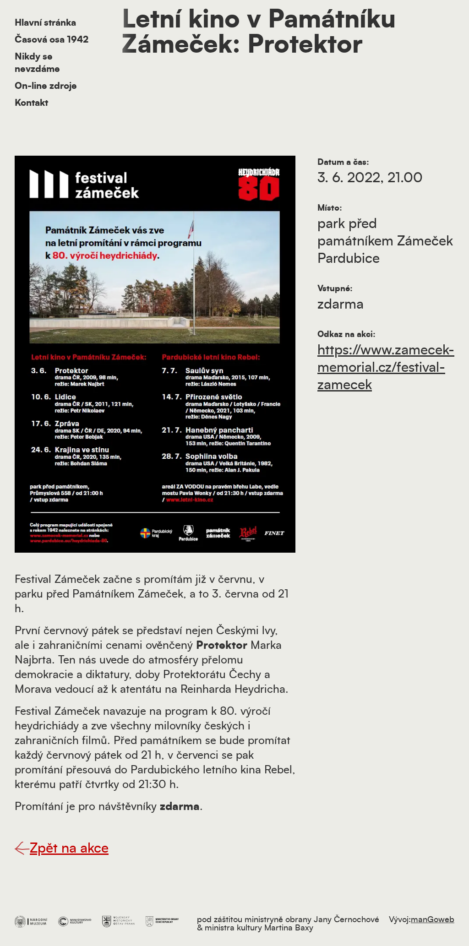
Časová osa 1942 (51, 39)
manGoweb (432, 920)
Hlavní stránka (45, 22)
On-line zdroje (46, 86)
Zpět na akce (69, 848)
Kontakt (31, 103)
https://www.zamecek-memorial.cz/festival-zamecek (385, 367)
